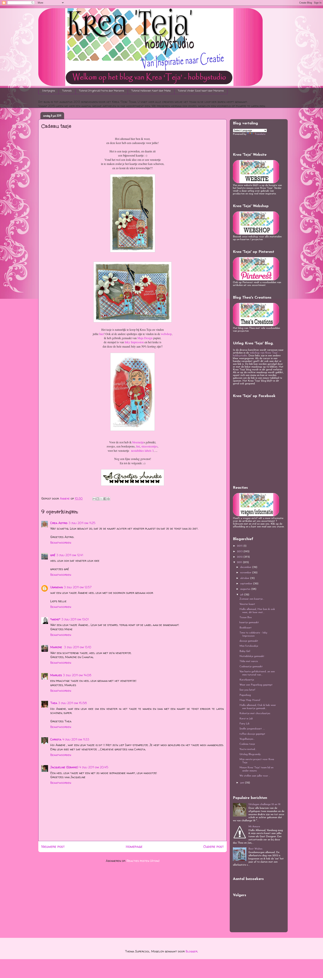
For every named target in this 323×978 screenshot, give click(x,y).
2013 (240, 551)
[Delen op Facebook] (105, 499)
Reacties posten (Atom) (143, 861)
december (246, 567)
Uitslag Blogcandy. (250, 754)
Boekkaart (245, 627)
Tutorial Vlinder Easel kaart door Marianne (201, 91)
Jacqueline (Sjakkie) (64, 767)
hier (101, 334)
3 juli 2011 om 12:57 (78, 587)
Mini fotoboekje (248, 646)
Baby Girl (244, 651)
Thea (53, 703)
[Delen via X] (101, 499)
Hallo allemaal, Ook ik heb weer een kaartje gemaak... (257, 707)
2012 (240, 557)
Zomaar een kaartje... (251, 599)
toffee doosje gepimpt (252, 734)
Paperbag (245, 695)
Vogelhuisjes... (247, 739)
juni (242, 782)
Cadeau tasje (247, 744)
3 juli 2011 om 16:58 (72, 703)
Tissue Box (245, 617)
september (246, 583)
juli (242, 594)
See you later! (247, 690)
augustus (245, 589)
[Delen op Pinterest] (108, 499)
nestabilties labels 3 (142, 450)
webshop (166, 334)
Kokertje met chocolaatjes (254, 713)
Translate (260, 134)
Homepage (134, 846)
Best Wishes (255, 848)
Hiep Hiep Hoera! (249, 700)
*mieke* (55, 619)
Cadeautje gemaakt (251, 666)
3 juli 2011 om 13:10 (77, 647)
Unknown (56, 587)
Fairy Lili (244, 723)
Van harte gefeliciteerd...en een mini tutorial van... (257, 673)
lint (137, 446)
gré (52, 555)
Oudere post (213, 846)
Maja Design (145, 338)
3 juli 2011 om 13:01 (75, 619)
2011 (240, 562)
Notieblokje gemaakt (251, 656)
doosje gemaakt (248, 641)
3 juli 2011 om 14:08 (77, 675)
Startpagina (48, 91)
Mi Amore (254, 826)
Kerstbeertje (246, 679)
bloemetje (138, 442)
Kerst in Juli (246, 718)
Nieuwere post (53, 846)
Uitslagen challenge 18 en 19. (264, 804)
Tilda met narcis (248, 661)
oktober (245, 578)
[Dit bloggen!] (98, 499)
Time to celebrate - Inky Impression (253, 634)
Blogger (191, 951)
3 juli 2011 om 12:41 (69, 555)
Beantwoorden (60, 542)
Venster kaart (247, 604)
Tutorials (67, 91)
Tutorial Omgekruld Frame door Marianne (101, 91)
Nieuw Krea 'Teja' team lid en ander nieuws (256, 769)
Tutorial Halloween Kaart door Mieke (151, 91)
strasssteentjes (149, 446)
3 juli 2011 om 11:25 (82, 523)
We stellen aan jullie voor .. (254, 775)
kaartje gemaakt (249, 622)
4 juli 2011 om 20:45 (93, 767)
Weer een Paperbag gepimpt (256, 684)
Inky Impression (134, 342)
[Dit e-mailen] (94, 499)
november (246, 572)
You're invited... (248, 749)
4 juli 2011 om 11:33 (75, 739)
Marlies (56, 675)
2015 (240, 546)
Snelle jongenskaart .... (252, 728)
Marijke (56, 647)
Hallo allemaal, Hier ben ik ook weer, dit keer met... (257, 611)
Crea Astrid (58, 523)
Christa (55, 739)
